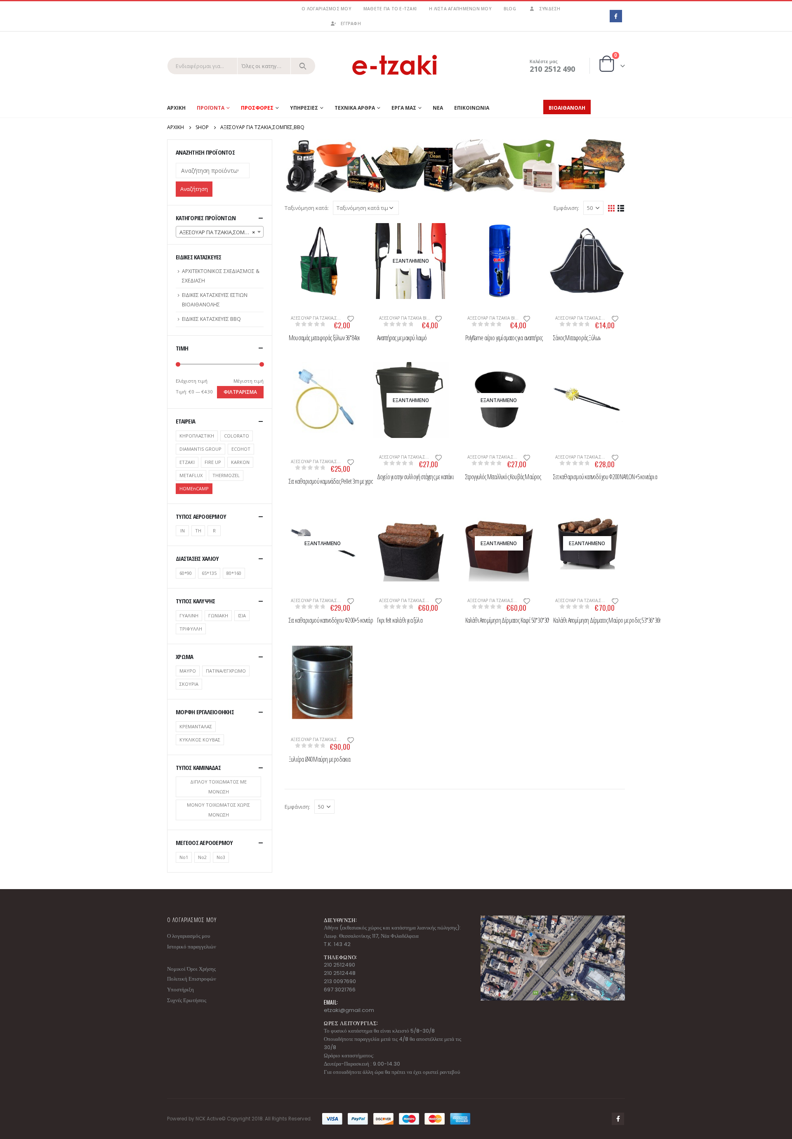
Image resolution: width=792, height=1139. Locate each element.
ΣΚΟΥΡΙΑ (188, 684)
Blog (510, 9)
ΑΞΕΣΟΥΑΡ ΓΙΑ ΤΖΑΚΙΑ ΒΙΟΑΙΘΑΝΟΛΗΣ (417, 318)
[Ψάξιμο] (303, 66)
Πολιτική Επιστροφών (191, 979)
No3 (221, 857)
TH (198, 530)
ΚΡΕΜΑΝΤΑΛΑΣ (195, 726)
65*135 (209, 573)
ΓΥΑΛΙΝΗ (188, 615)
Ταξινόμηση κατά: (307, 208)
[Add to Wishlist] (350, 318)
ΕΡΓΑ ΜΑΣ (403, 107)
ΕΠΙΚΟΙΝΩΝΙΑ (471, 107)
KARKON (240, 462)
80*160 (233, 573)
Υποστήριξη (180, 989)
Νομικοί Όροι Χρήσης (191, 969)
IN (182, 530)
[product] (323, 261)
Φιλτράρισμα (240, 391)
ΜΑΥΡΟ (187, 671)
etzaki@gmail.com (349, 1010)
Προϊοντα (210, 107)
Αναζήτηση (194, 189)
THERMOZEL (226, 475)
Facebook (618, 1119)
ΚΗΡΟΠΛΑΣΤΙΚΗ (196, 436)
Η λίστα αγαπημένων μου (460, 9)
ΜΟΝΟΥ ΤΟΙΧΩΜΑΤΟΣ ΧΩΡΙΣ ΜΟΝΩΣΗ (218, 810)
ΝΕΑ (438, 107)
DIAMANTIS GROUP (200, 449)
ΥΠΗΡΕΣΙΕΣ (304, 107)
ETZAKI (187, 462)
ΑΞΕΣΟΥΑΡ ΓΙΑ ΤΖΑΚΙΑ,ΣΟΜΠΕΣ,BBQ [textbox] (221, 232)
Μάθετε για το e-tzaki (390, 9)
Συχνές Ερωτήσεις (186, 1000)
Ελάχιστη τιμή (191, 381)
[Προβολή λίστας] (621, 208)
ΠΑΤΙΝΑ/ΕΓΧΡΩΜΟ (226, 671)
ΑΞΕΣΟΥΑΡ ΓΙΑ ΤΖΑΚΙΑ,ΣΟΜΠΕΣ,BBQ (326, 318)
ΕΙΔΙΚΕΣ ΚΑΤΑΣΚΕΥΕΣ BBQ (211, 318)
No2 (202, 857)
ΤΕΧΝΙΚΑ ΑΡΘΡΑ (355, 107)
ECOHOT (240, 449)
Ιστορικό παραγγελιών (191, 947)
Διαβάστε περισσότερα (383, 236)
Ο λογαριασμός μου (326, 9)
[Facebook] (616, 16)
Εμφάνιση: (566, 208)
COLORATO (236, 436)
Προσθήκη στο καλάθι (295, 236)
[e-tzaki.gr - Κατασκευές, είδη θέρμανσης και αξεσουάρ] (396, 66)
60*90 (185, 573)
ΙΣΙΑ (242, 615)
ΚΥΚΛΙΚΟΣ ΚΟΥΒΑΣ (199, 740)
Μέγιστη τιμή (248, 381)
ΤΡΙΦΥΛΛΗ (190, 629)
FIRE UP (213, 462)
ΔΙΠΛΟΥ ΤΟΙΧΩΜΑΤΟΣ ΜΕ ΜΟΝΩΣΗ (218, 787)
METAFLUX (191, 475)
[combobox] (220, 232)
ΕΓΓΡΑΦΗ (351, 23)
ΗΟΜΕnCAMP (194, 488)
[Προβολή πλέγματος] (611, 208)
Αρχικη (176, 107)
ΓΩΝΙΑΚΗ (218, 615)
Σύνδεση (550, 9)
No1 (183, 857)
